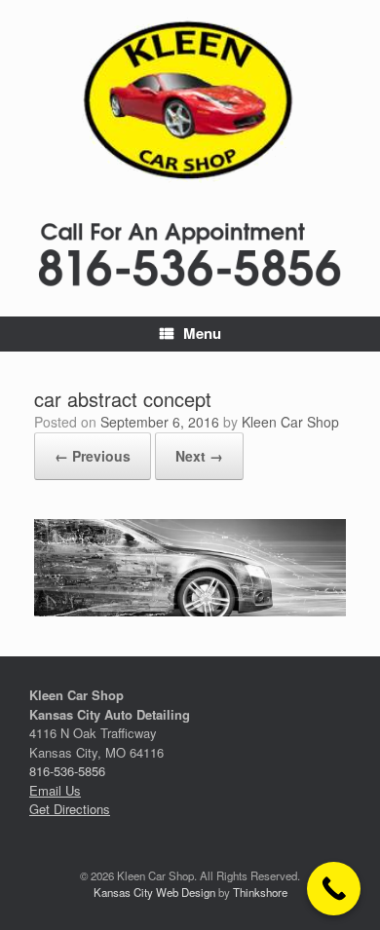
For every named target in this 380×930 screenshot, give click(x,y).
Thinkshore (260, 892)
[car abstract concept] (190, 610)
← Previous (93, 455)
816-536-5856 (67, 771)
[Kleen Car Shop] (190, 101)
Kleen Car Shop (290, 421)
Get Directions (69, 809)
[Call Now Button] (334, 888)
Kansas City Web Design (154, 892)
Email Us (55, 790)
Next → (199, 455)
